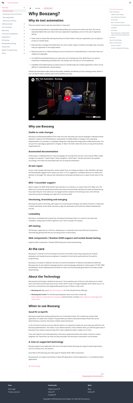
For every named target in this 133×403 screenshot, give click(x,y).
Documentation (13, 3)
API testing (5, 40)
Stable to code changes (117, 14)
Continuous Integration (10, 34)
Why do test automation (116, 9)
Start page (11, 389)
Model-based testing (9, 43)
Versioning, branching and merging (120, 25)
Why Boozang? (8, 11)
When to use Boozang (115, 43)
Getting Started (7, 24)
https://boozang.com (56, 290)
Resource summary (9, 21)
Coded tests (6, 47)
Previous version (14, 392)
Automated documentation (118, 17)
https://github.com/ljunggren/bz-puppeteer (46, 297)
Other (4, 53)
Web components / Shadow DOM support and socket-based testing (120, 34)
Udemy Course (53, 389)
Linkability (114, 28)
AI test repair (114, 20)
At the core (112, 37)
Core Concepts (7, 27)
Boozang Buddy (8, 17)
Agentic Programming (9, 50)
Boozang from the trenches (12, 14)
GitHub (90, 392)
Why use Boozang (114, 12)
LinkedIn (51, 395)
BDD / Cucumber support (118, 22)
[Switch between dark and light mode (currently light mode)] (130, 2)
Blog (89, 389)
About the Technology (116, 40)
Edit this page (35, 366)
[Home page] (30, 8)
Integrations (6, 37)
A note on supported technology (120, 48)
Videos (50, 392)
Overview (5, 8)
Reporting (5, 30)
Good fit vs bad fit (116, 45)
